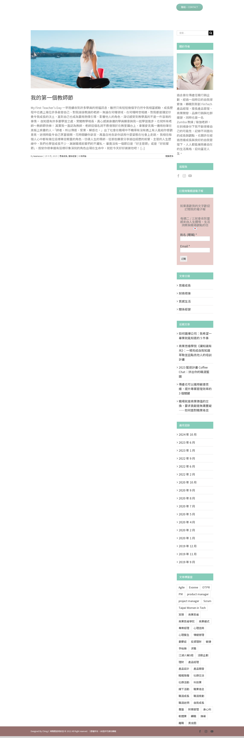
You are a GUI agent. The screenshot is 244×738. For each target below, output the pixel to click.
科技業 (198, 682)
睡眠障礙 (184, 675)
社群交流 (199, 675)
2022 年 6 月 (187, 466)
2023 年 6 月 (187, 442)
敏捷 (208, 642)
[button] (208, 7)
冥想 (181, 614)
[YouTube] (190, 175)
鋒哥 (203, 716)
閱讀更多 (169, 156)
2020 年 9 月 (187, 490)
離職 (181, 723)
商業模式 (204, 621)
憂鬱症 (183, 642)
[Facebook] (178, 175)
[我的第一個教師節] (102, 59)
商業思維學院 (187, 621)
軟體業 (183, 716)
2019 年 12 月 (188, 546)
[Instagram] (184, 175)
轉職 (193, 716)
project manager (189, 601)
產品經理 (193, 662)
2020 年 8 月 (187, 498)
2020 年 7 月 (187, 506)
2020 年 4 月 (187, 522)
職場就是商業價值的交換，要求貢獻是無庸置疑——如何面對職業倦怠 (195, 405)
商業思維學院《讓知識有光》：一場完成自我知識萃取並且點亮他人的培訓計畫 (195, 352)
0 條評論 (82, 156)
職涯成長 (184, 696)
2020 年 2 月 (187, 530)
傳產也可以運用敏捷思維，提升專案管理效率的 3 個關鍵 (195, 388)
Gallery (106, 59)
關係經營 (73, 156)
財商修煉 (185, 293)
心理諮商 (199, 628)
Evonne (193, 587)
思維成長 (63, 156)
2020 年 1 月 (187, 538)
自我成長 (199, 703)
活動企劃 (203, 655)
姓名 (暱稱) (188, 234)
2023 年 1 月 (187, 450)
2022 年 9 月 (187, 458)
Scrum (207, 601)
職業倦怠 (199, 689)
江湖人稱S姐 (186, 655)
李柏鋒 (183, 648)
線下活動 (184, 689)
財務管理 (193, 709)
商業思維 (193, 614)
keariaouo (38, 156)
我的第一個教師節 (98, 59)
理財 (181, 662)
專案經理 (184, 628)
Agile (182, 587)
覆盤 (181, 709)
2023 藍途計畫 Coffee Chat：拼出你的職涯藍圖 (194, 371)
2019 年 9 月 (187, 562)
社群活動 (184, 682)
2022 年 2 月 (187, 474)
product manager (198, 594)
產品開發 (199, 669)
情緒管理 (199, 635)
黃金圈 (192, 723)
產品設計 (184, 669)
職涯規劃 (199, 696)
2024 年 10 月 (188, 434)
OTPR (206, 587)
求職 (193, 648)
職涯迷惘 (184, 703)
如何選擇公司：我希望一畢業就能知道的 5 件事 (195, 335)
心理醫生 (184, 635)
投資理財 (196, 642)
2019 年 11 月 (188, 554)
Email (185, 246)
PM (181, 594)
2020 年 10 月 (188, 482)
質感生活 (185, 301)
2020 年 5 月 (187, 514)
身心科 (207, 709)
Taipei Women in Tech (192, 608)
